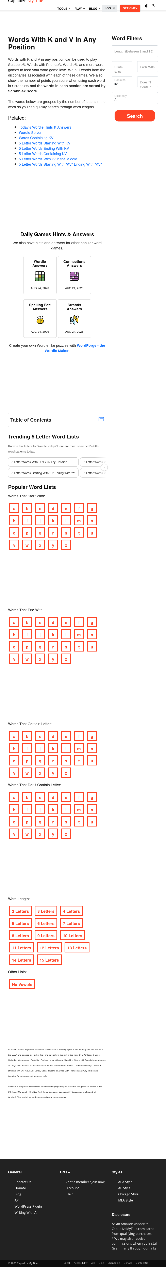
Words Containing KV (36, 137)
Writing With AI (26, 1212)
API (17, 1200)
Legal (67, 1263)
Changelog (114, 1263)
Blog (93, 9)
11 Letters (21, 948)
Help (69, 1194)
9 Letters (45, 935)
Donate (20, 1188)
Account (72, 1188)
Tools (62, 9)
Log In (110, 8)
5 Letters (20, 923)
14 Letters (21, 960)
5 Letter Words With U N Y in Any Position (39, 462)
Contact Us (23, 1182)
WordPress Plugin (28, 1206)
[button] (147, 5)
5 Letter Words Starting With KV (44, 142)
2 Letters (20, 911)
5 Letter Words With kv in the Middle (48, 158)
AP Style (124, 1188)
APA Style (125, 1182)
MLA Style (125, 1200)
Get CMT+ (130, 8)
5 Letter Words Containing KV (43, 153)
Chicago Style (128, 1194)
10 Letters (72, 935)
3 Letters (45, 911)
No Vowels (22, 984)
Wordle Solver (30, 132)
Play (78, 9)
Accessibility (80, 1263)
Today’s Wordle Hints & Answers (45, 127)
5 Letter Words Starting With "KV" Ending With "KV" (60, 164)
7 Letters (71, 923)
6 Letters (45, 923)
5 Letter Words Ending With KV (44, 148)
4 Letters (71, 911)
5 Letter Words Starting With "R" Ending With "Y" (43, 473)
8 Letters (20, 935)
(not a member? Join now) (85, 1182)
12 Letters (49, 948)
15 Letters (49, 960)
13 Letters (77, 948)
